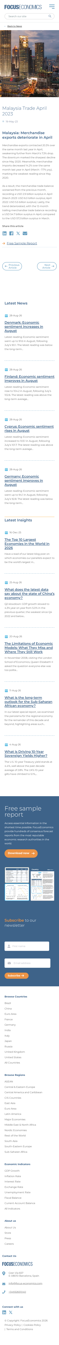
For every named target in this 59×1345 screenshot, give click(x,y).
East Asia (10, 1103)
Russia (8, 1046)
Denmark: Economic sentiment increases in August (24, 327)
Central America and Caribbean (23, 1092)
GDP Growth (12, 1170)
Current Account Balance (20, 1203)
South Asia (11, 1141)
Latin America (13, 1114)
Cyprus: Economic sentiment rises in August (29, 429)
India (8, 1030)
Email (8, 955)
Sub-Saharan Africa (16, 1151)
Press (8, 1238)
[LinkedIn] (4, 1312)
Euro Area (10, 1014)
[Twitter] (10, 1312)
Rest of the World (15, 1135)
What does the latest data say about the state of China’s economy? (29, 594)
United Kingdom (15, 1051)
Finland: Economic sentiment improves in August (29, 379)
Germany (10, 1024)
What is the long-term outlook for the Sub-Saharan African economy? (28, 702)
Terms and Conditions (19, 1329)
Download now (18, 853)
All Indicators (12, 1208)
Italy (7, 1035)
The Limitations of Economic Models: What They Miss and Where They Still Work (29, 648)
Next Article (46, 266)
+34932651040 (17, 1291)
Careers (9, 1243)
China (8, 1008)
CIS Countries (13, 1097)
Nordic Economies (16, 1130)
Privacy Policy (13, 1325)
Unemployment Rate (18, 1192)
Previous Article (14, 266)
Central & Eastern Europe (20, 1087)
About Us (10, 1227)
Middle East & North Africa (20, 1124)
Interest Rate (13, 1181)
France (9, 1019)
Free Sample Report (22, 243)
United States (13, 1057)
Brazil (8, 1003)
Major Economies (15, 1119)
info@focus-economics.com (25, 1283)
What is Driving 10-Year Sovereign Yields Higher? (26, 754)
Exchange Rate (14, 1187)
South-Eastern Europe (18, 1146)
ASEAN (9, 1081)
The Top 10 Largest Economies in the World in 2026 (27, 544)
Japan (8, 1041)
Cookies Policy (32, 1325)
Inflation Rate (13, 1176)
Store (8, 1232)
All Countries (12, 1062)
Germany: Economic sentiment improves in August (24, 481)
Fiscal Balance (13, 1197)
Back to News (14, 26)
